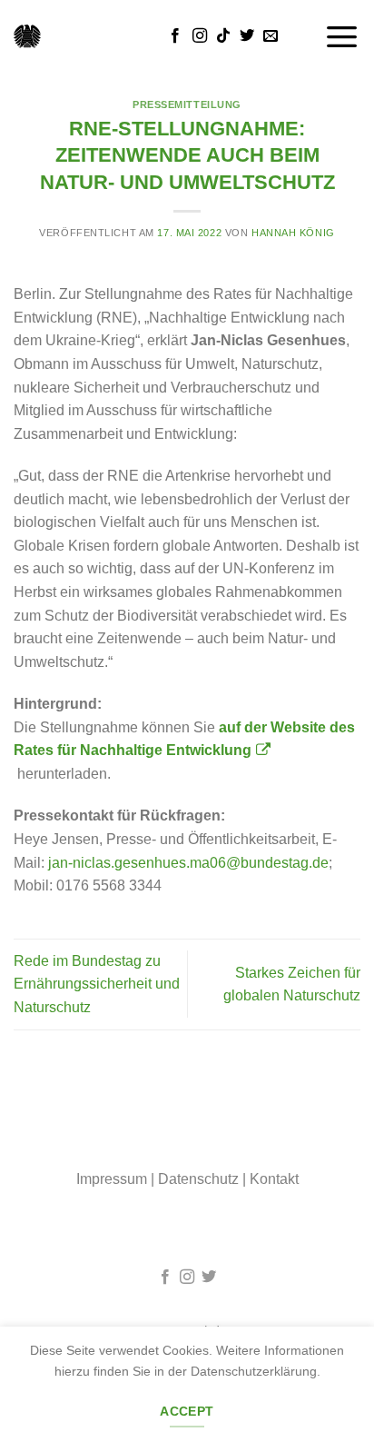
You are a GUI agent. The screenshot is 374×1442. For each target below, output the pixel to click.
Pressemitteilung (187, 104)
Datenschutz (198, 1179)
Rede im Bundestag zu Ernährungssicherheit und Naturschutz (97, 984)
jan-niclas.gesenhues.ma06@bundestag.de (188, 862)
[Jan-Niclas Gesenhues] (27, 36)
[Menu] (342, 35)
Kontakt (274, 1179)
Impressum (111, 1179)
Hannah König (293, 232)
